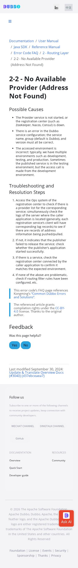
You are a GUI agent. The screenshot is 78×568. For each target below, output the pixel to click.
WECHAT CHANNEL (22, 426)
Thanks (43, 555)
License (34, 550)
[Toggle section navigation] (10, 21)
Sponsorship (26, 555)
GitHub (20, 438)
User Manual (48, 41)
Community (58, 460)
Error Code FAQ (26, 53)
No (26, 345)
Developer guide (18, 475)
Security (60, 550)
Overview (14, 460)
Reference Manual (46, 47)
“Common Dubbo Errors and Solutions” (40, 295)
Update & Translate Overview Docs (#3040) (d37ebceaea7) (36, 374)
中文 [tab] (69, 8)
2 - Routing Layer (56, 53)
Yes (14, 345)
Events (47, 550)
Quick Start (15, 468)
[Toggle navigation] (56, 7)
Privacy (56, 555)
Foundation (17, 550)
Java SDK (20, 47)
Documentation (21, 41)
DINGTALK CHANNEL (52, 426)
